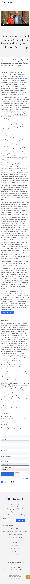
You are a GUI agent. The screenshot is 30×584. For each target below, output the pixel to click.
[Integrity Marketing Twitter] (17, 575)
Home (15, 543)
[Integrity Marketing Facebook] (10, 575)
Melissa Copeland (18, 90)
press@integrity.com (6, 412)
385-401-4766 (5, 414)
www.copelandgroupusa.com (16, 403)
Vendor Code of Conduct (15, 567)
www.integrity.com (7, 377)
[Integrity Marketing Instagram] (15, 575)
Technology (15, 548)
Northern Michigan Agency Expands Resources (15, 531)
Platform (15, 545)
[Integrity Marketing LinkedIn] (12, 575)
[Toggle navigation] (26, 2)
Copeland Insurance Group (20, 78)
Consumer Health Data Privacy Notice (15, 562)
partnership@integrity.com (8, 423)
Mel (10, 90)
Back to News (9, 482)
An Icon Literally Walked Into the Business (15, 538)
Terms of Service (15, 565)
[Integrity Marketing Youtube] (20, 575)
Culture (15, 551)
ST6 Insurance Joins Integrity (15, 535)
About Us (15, 554)
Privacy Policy (15, 560)
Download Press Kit (7, 312)
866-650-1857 (5, 425)
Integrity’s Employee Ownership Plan (10, 263)
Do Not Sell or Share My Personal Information (15, 570)
